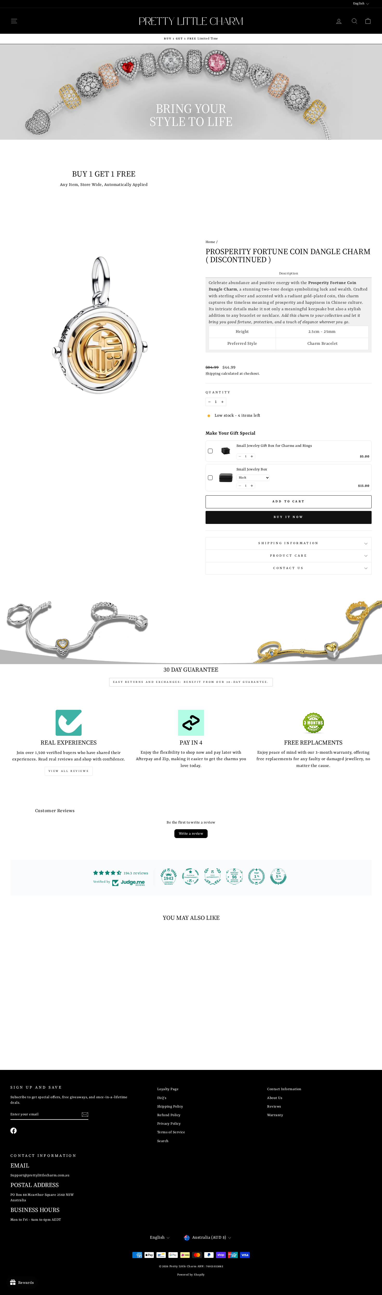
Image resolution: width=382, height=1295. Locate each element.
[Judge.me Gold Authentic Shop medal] (212, 876)
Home (210, 242)
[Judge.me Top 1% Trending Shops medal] (256, 876)
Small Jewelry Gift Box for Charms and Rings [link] (274, 446)
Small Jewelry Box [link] (251, 469)
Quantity (218, 392)
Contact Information (284, 1089)
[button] (240, 456)
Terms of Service (171, 1132)
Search (163, 1141)
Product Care (288, 556)
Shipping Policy (170, 1107)
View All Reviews (69, 771)
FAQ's (161, 1098)
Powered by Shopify (191, 1274)
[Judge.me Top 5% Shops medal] (278, 876)
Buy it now (289, 517)
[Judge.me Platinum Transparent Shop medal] (190, 876)
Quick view (53, 1014)
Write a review (191, 834)
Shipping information (288, 543)
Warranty (275, 1115)
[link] (225, 451)
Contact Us (288, 568)
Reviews (274, 1107)
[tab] (289, 274)
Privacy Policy (169, 1124)
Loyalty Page (168, 1089)
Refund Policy (169, 1115)
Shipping (213, 374)
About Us (274, 1098)
